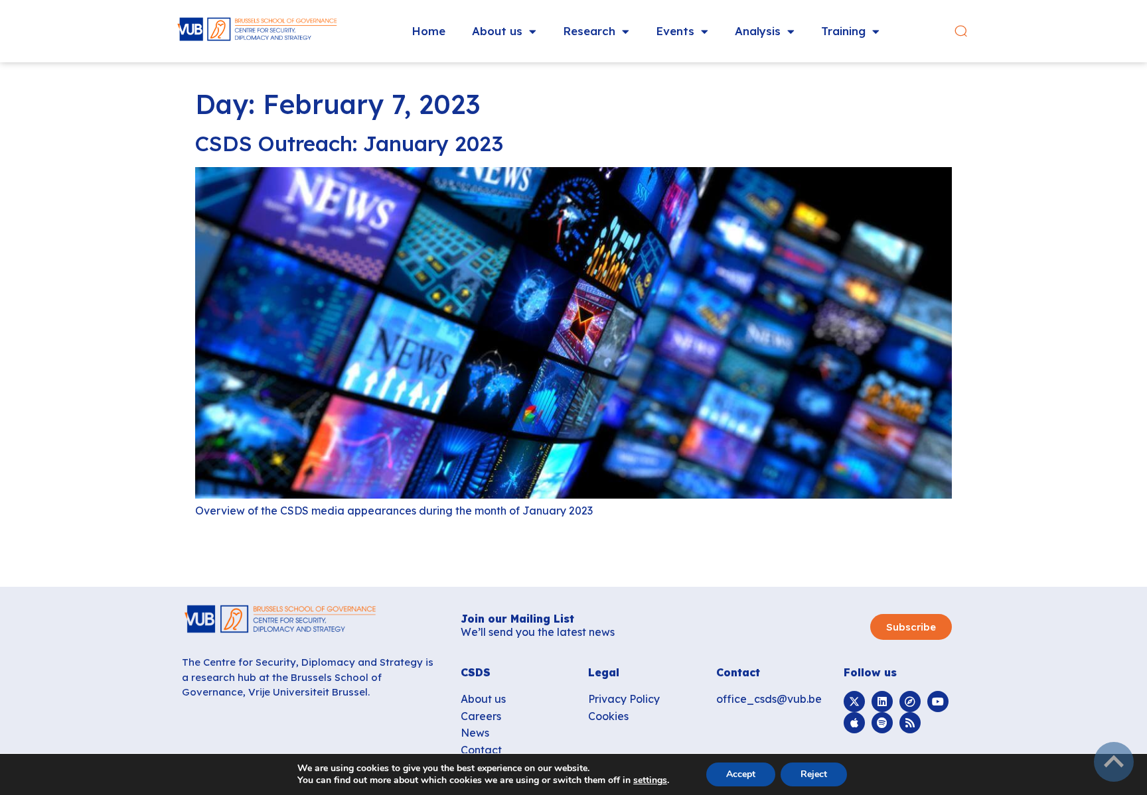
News (475, 732)
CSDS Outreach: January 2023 (349, 143)
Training (843, 31)
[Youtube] (938, 701)
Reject (814, 774)
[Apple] (854, 722)
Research (589, 31)
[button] (961, 31)
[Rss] (910, 722)
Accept (740, 774)
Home (428, 31)
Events (675, 31)
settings (650, 780)
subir (1114, 762)
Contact (481, 750)
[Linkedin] (882, 701)
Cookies (608, 716)
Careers (481, 716)
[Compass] (910, 701)
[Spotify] (882, 722)
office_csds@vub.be (769, 698)
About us (497, 31)
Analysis (758, 31)
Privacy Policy (624, 698)
